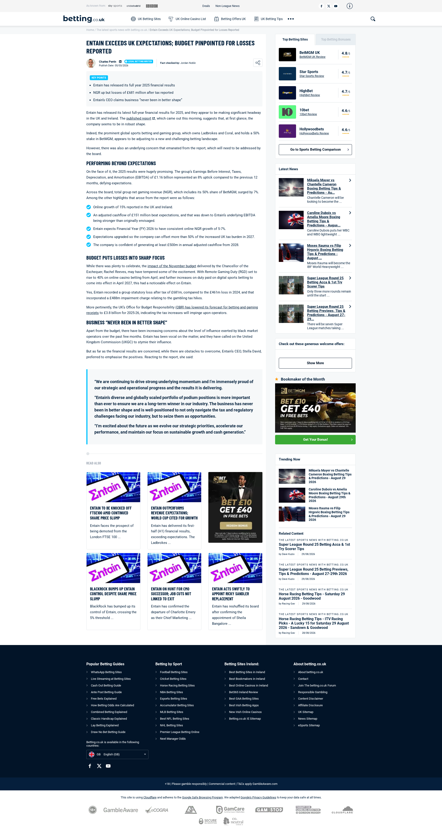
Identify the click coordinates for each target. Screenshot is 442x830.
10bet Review (308, 114)
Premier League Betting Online (179, 732)
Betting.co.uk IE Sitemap (245, 718)
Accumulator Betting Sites (177, 705)
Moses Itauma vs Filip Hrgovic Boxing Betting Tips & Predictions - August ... (325, 251)
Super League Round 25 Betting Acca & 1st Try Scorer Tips (325, 282)
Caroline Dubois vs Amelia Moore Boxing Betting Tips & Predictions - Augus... (323, 219)
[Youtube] (336, 6)
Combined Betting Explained (109, 712)
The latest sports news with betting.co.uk (121, 30)
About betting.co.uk (310, 672)
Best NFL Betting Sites (174, 718)
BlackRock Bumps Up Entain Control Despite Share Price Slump (113, 594)
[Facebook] (321, 6)
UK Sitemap (305, 712)
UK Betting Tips (272, 19)
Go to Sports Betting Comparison (315, 149)
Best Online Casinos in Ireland (248, 685)
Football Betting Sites (174, 672)
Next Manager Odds (173, 738)
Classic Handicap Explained (109, 718)
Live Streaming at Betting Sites (111, 678)
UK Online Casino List (191, 19)
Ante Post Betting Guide (106, 692)
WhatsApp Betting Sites (106, 672)
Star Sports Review (312, 76)
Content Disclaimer (310, 698)
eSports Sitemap (309, 725)
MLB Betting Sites (171, 712)
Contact (303, 678)
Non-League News (227, 6)
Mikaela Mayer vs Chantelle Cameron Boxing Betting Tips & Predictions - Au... (324, 186)
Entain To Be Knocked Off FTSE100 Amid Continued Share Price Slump (111, 513)
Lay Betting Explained (105, 725)
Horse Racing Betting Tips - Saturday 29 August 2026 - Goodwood (312, 596)
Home (90, 30)
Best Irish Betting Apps (244, 705)
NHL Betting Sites (171, 725)
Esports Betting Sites (173, 698)
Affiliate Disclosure (310, 705)
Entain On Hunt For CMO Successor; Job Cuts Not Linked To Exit (171, 594)
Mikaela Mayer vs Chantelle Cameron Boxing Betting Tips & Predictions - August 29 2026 (330, 476)
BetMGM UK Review (313, 57)
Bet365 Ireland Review (243, 692)
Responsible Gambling (312, 692)
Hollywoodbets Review (314, 133)
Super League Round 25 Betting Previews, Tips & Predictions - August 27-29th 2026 (313, 571)
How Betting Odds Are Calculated (112, 705)
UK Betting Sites (149, 19)
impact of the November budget (172, 266)
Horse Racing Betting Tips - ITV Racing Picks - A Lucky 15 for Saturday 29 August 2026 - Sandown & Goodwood (314, 623)
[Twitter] (329, 6)
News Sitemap (307, 718)
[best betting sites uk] (94, 19)
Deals (206, 6)
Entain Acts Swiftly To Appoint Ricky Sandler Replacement (231, 594)
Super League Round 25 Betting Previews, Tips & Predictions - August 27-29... (326, 313)
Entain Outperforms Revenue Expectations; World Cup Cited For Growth (174, 513)
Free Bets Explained (103, 698)
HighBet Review (310, 95)
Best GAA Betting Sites (244, 698)
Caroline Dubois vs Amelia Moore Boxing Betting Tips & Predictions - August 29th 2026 (329, 495)
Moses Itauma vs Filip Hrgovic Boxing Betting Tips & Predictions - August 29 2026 (329, 514)
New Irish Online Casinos (245, 712)
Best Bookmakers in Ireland (247, 678)
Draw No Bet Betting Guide (108, 732)
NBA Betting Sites (171, 692)
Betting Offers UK (233, 19)
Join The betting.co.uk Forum (317, 685)
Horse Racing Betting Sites (177, 685)
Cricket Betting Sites (173, 678)
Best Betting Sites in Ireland (247, 672)
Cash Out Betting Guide (106, 685)
